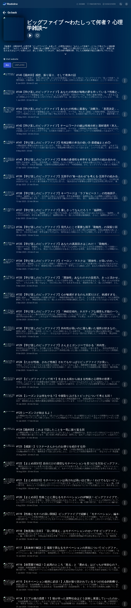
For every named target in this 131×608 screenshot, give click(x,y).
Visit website (12, 59)
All (7, 65)
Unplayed (19, 65)
